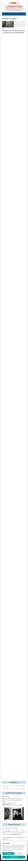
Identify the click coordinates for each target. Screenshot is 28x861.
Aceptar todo (14, 857)
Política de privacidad (7, 850)
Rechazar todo (8, 853)
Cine (3, 28)
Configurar (20, 853)
